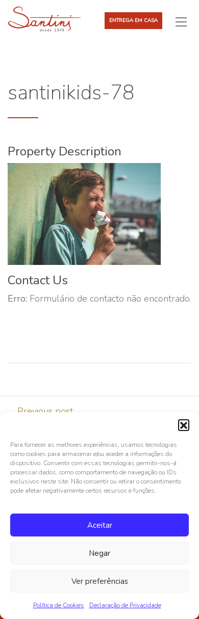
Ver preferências (99, 581)
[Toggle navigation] (185, 21)
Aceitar (99, 525)
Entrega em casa (133, 20)
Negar (99, 553)
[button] (184, 425)
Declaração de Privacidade (125, 605)
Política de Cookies (58, 605)
